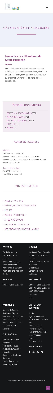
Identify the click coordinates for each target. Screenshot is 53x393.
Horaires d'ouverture (11, 168)
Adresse (6, 150)
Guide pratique (9, 358)
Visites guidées (35, 325)
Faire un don (34, 338)
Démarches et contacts (17, 224)
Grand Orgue (34, 268)
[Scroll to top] (48, 388)
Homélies (11, 124)
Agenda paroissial (36, 316)
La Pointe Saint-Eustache (39, 288)
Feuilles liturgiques (10, 346)
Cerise (31, 297)
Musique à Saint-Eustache (39, 252)
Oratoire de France (10, 310)
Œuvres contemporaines (13, 316)
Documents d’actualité (12, 355)
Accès (31, 313)
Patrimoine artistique (11, 319)
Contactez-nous (35, 341)
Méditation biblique (16, 117)
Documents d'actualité (18, 120)
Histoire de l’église (10, 313)
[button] (47, 6)
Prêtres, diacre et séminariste (20, 205)
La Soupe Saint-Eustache (39, 285)
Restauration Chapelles (12, 322)
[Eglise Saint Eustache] (12, 6)
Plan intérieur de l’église (38, 332)
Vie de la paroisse (14, 200)
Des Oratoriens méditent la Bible (21, 229)
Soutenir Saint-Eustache (13, 285)
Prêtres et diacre (10, 255)
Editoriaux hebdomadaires (19, 113)
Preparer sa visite (36, 329)
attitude (42, 381)
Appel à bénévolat (14, 219)
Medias (10, 127)
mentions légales (30, 381)
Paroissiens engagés (15, 215)
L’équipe (8, 210)
